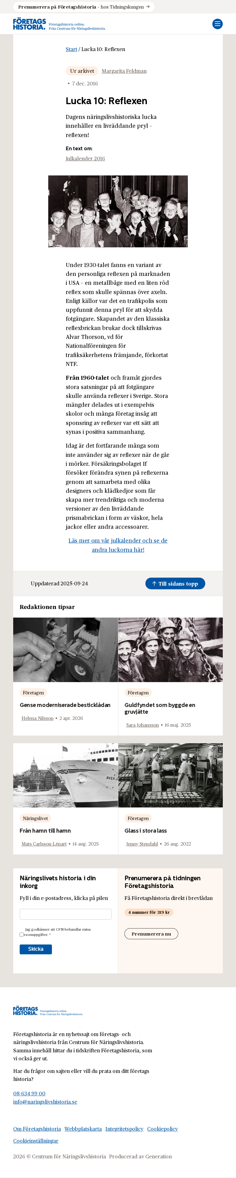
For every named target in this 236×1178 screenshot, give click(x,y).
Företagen (33, 692)
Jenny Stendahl (142, 843)
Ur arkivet (82, 70)
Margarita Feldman (124, 70)
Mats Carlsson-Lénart (44, 843)
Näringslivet (35, 818)
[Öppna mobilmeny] (217, 24)
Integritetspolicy (124, 1128)
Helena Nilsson (37, 718)
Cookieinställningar (35, 1140)
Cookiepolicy (162, 1128)
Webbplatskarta (83, 1128)
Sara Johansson (142, 724)
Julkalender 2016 (85, 158)
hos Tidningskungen (81, 6)
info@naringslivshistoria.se (45, 1101)
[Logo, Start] (59, 23)
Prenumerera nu (151, 933)
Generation (158, 1156)
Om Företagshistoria (37, 1128)
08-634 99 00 (29, 1093)
